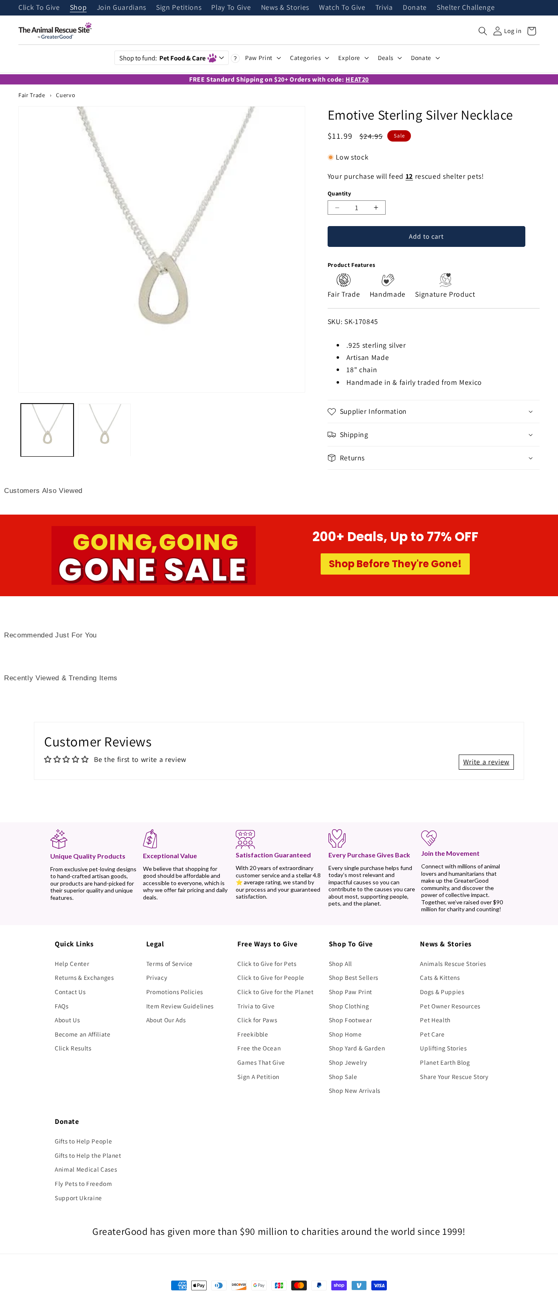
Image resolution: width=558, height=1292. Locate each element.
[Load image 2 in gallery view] (104, 430)
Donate (415, 8)
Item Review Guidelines (180, 1006)
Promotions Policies (174, 992)
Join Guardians (121, 8)
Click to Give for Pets (267, 963)
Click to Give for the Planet (275, 992)
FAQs (62, 1006)
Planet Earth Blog (445, 1062)
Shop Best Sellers (353, 977)
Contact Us (70, 992)
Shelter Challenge (466, 8)
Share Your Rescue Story (454, 1076)
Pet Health (435, 1020)
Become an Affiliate (83, 1034)
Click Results (73, 1048)
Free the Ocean (259, 1048)
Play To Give (231, 8)
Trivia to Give (256, 1006)
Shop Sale (343, 1076)
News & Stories (285, 8)
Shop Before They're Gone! (395, 564)
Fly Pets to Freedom (83, 1183)
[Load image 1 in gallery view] (47, 430)
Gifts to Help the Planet (88, 1155)
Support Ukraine (78, 1198)
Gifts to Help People (83, 1141)
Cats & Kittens (440, 977)
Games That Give (261, 1062)
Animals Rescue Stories (453, 963)
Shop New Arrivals (354, 1090)
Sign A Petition (258, 1076)
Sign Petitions (178, 8)
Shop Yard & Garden (357, 1048)
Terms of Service (169, 963)
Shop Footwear (350, 1020)
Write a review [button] (486, 761)
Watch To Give (342, 8)
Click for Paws (257, 1020)
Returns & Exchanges (84, 977)
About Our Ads (166, 1020)
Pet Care (432, 1034)
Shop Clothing (349, 1006)
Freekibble (252, 1034)
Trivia (384, 8)
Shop (78, 8)
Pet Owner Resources (450, 1006)
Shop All (340, 963)
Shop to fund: (162, 57)
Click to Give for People (270, 977)
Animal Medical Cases (86, 1169)
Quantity (339, 193)
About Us (67, 1020)
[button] (482, 31)
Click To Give (39, 8)
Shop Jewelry (348, 1062)
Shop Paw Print (350, 992)
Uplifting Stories (443, 1048)
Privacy (156, 977)
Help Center (72, 963)
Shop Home (345, 1034)
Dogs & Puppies (442, 992)
